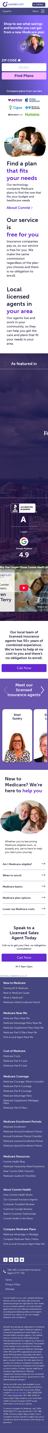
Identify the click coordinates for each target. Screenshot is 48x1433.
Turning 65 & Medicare (15, 988)
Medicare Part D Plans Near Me (20, 1032)
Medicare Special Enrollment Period (22, 1145)
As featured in (24, 363)
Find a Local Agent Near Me (18, 1037)
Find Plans (24, 76)
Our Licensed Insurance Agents (20, 1199)
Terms (8, 1279)
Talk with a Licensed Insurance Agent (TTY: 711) (24, 1271)
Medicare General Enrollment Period (23, 1140)
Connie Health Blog (14, 1161)
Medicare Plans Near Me (16, 1018)
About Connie (18, 208)
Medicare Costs (11, 1056)
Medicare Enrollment (14, 1126)
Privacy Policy (12, 1284)
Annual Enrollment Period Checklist (22, 1136)
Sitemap (9, 1289)
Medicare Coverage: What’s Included (23, 1081)
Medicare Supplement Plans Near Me (23, 1027)
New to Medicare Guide (16, 992)
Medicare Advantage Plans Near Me (22, 1023)
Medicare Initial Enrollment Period (21, 1002)
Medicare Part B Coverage (17, 1091)
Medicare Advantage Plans (17, 1095)
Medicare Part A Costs (15, 1060)
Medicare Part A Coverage (17, 1086)
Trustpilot (24, 532)
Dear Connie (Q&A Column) (18, 1171)
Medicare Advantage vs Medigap (20, 1234)
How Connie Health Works (18, 1194)
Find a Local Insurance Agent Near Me (24, 1243)
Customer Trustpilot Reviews (18, 1204)
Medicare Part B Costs (15, 1065)
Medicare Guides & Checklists (19, 1175)
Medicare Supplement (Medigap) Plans (21, 1101)
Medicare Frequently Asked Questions (24, 1166)
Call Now (39, 4)
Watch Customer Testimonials (19, 1213)
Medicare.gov (17, 1393)
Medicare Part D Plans (15, 1107)
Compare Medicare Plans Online (21, 1239)
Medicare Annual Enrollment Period (22, 1131)
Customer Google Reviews (17, 1208)
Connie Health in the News (18, 1218)
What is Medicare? (13, 997)
